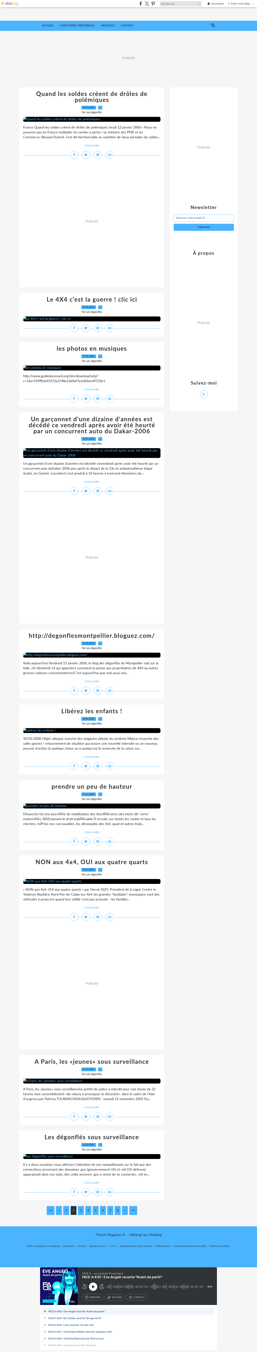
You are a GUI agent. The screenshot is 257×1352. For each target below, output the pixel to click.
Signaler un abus (97, 1246)
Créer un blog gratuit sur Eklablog (43, 1246)
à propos (138, 1297)
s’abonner (95, 1297)
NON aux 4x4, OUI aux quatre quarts (92, 862)
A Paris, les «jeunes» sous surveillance (92, 1062)
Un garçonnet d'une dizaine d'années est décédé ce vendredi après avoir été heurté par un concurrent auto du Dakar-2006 (92, 425)
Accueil (48, 25)
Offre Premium (163, 1246)
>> (133, 1210)
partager (117, 1297)
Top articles (68, 1246)
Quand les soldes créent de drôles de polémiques (92, 97)
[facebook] (140, 4)
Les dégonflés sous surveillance (92, 1137)
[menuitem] (47, 26)
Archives (107, 25)
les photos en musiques (92, 349)
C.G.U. (113, 1246)
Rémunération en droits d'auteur (136, 1246)
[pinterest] (153, 4)
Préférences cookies (219, 1246)
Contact (127, 25)
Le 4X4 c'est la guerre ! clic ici (92, 300)
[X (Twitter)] (146, 4)
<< (50, 1210)
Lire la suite (92, 145)
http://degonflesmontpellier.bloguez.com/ (92, 636)
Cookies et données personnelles (190, 1246)
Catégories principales (77, 25)
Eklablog (155, 1235)
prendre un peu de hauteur (92, 787)
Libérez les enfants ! (91, 711)
